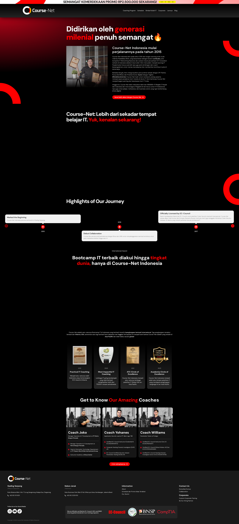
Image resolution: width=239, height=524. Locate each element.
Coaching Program (129, 11)
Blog (175, 11)
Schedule (140, 11)
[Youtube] (14, 511)
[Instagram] (9, 511)
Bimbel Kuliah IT (151, 11)
